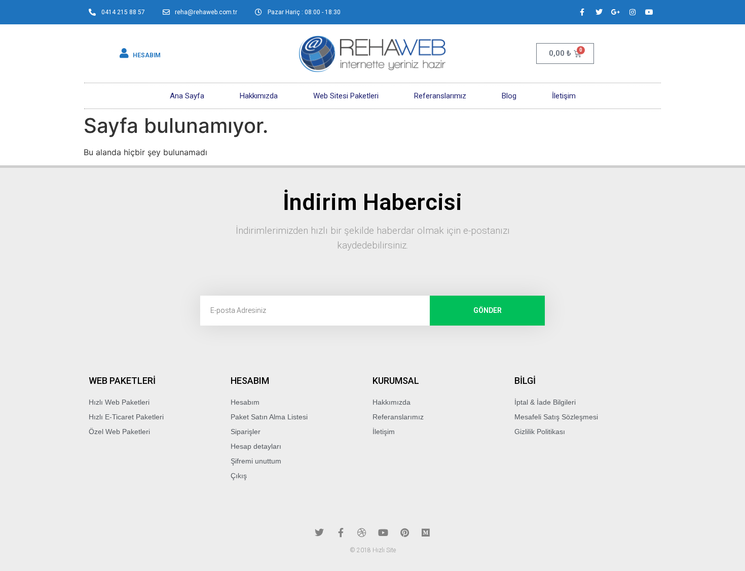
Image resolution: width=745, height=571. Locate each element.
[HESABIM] (124, 53)
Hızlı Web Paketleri (119, 402)
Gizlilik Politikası (539, 431)
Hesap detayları (256, 446)
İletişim (564, 95)
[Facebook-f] (582, 12)
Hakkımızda (259, 95)
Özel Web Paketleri (119, 431)
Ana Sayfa (187, 95)
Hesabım (245, 402)
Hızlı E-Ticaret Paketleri (126, 417)
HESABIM (147, 55)
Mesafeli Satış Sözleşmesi (556, 417)
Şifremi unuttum (256, 461)
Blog (509, 95)
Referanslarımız (440, 95)
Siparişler (245, 431)
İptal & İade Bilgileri (545, 402)
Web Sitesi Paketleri (346, 95)
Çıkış (239, 476)
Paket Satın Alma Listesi (269, 417)
